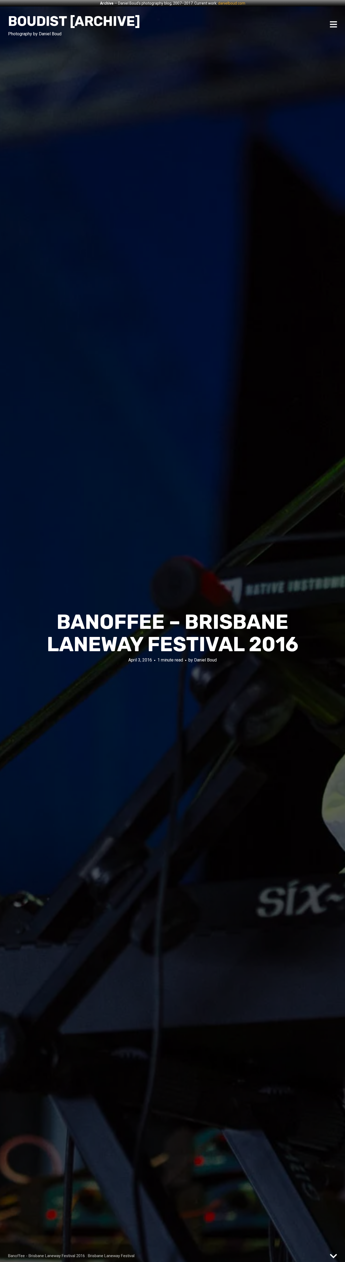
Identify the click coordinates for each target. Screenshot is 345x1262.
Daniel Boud (205, 660)
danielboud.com (231, 3)
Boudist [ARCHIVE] (74, 21)
